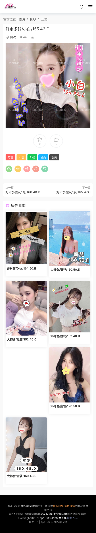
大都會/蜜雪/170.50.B (65, 406)
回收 (13, 37)
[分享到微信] (9, 169)
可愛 (10, 157)
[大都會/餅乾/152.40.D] (69, 306)
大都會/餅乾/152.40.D (65, 336)
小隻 (21, 157)
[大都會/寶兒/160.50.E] (69, 238)
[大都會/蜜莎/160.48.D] (26, 445)
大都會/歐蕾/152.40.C (22, 339)
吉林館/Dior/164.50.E (21, 268)
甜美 (54, 157)
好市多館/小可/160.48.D (23, 192)
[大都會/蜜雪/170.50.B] (69, 374)
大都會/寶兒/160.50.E (65, 269)
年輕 (32, 157)
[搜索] (81, 6)
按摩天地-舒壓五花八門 (10, 6)
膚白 (43, 157)
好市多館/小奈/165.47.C (73, 192)
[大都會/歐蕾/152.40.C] (26, 308)
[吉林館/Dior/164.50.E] (26, 238)
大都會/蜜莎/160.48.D (21, 476)
